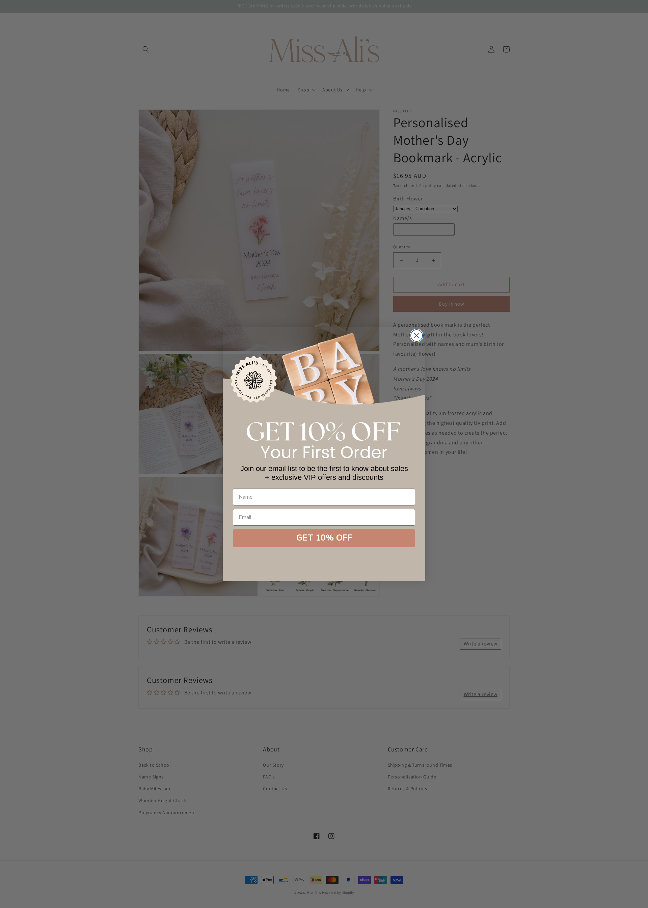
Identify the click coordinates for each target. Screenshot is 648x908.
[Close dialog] (417, 335)
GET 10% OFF (324, 538)
